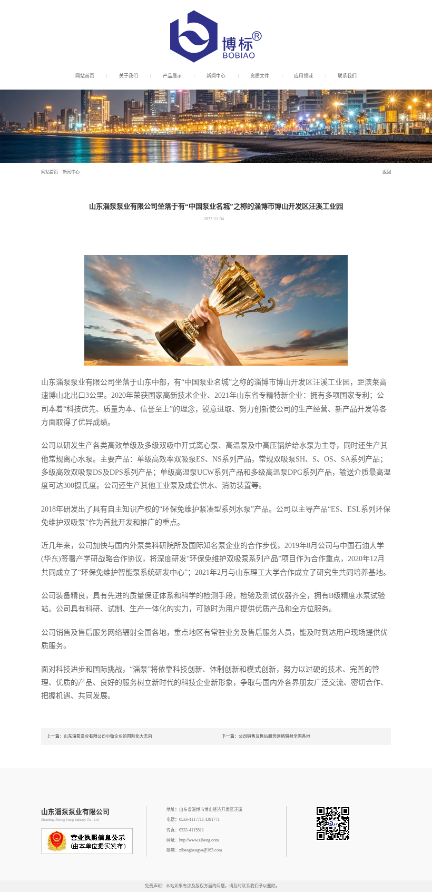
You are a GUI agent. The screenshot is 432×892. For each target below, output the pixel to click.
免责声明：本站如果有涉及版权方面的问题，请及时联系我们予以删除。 (212, 886)
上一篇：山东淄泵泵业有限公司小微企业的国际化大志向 (99, 736)
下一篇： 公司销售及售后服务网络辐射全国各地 (266, 736)
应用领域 (303, 76)
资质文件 (259, 76)
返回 (386, 172)
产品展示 (172, 76)
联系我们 (347, 76)
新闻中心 (216, 76)
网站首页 (84, 76)
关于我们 (128, 76)
